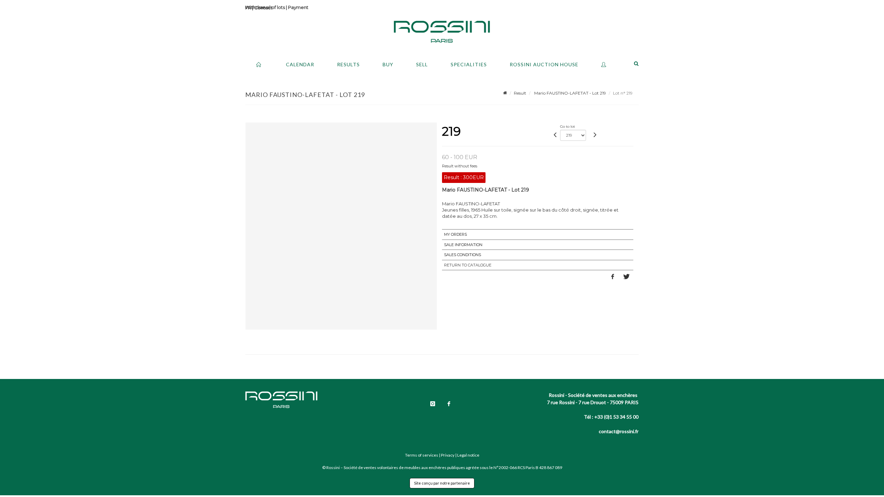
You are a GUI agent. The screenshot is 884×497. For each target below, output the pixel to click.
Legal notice (468, 455)
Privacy (447, 455)
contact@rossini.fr (618, 431)
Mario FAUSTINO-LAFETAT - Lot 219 (569, 93)
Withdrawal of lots (265, 7)
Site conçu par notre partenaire (442, 483)
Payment (298, 7)
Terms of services (421, 455)
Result (520, 93)
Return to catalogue (467, 265)
